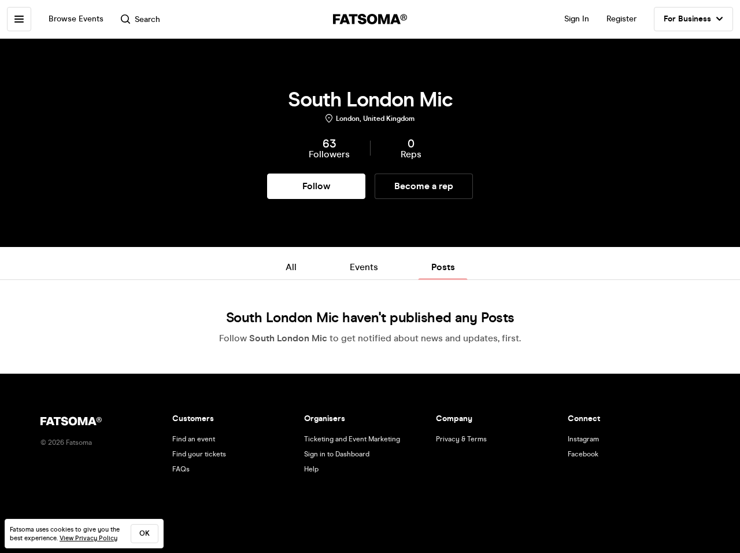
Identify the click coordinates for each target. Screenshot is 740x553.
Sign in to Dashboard (336, 454)
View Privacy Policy (88, 538)
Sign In (576, 19)
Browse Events (76, 19)
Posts (443, 266)
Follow (316, 185)
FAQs (181, 469)
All (291, 266)
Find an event (193, 439)
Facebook (583, 454)
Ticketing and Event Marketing (352, 439)
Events (364, 266)
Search (147, 19)
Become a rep (423, 185)
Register (621, 19)
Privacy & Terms (461, 439)
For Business (687, 19)
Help (311, 469)
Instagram (583, 439)
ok (144, 533)
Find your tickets (199, 454)
